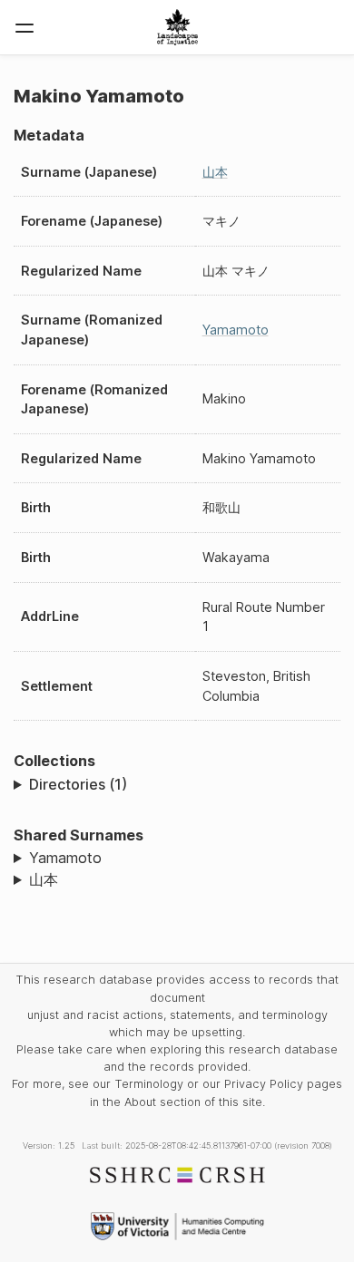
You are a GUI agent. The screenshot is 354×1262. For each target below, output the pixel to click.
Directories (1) (78, 784)
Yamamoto (235, 329)
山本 (215, 172)
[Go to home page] (177, 27)
